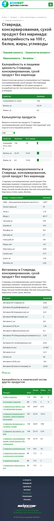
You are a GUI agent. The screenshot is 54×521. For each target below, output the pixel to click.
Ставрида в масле (11, 461)
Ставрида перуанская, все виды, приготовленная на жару (13, 416)
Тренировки (27, 496)
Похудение (27, 483)
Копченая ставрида (12, 402)
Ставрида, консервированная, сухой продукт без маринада (14, 441)
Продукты (27, 493)
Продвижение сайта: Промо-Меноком (27, 512)
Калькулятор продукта (38, 52)
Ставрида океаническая (14, 449)
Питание (27, 490)
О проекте (27, 480)
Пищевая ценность (13, 52)
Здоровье (27, 486)
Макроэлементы (11, 58)
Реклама (27, 499)
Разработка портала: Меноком (27, 510)
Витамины (28, 58)
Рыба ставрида (10, 397)
